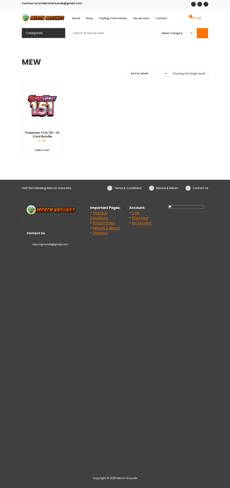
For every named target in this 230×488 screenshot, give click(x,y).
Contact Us (200, 188)
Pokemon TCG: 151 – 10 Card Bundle (42, 134)
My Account (142, 223)
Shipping (100, 233)
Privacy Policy (104, 223)
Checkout (140, 217)
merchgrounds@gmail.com (50, 244)
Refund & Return (167, 188)
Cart (136, 212)
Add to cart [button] (42, 150)
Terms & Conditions (128, 188)
